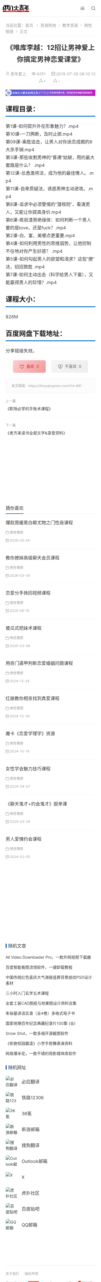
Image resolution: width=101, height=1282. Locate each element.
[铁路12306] (11, 1100)
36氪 (27, 1113)
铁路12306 (33, 1097)
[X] (9, 1174)
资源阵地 (48, 25)
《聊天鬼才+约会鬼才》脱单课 (36, 804)
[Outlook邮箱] (11, 1163)
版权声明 (31, 1274)
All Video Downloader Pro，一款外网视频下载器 (48, 957)
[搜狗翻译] (11, 1145)
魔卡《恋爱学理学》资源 (30, 733)
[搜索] (93, 8)
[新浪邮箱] (11, 1129)
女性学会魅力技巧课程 (28, 768)
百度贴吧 (31, 1209)
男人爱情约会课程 (24, 839)
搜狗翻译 (31, 1145)
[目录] (82, 8)
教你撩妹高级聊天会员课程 (32, 558)
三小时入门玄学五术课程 (27, 993)
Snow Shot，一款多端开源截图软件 (37, 1033)
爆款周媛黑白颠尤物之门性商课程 (39, 522)
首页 (29, 25)
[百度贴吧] (11, 1208)
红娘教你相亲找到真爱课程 (32, 698)
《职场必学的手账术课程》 (29, 408)
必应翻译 (31, 1081)
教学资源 (70, 25)
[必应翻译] (11, 1081)
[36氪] (11, 1113)
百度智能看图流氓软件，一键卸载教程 (39, 967)
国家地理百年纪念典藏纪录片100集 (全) (40, 1023)
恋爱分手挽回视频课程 (28, 593)
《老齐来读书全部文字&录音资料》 (36, 432)
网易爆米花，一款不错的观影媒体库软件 (41, 1053)
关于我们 (12, 1274)
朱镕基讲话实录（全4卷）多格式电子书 (40, 1013)
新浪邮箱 (31, 1129)
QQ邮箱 (29, 1225)
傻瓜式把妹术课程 (24, 628)
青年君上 (18, 73)
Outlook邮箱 (34, 1161)
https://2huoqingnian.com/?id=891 (55, 386)
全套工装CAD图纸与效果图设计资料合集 (41, 1003)
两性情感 (16, 532)
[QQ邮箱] (11, 1224)
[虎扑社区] (11, 1192)
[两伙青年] (16, 7)
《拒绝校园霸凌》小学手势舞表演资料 (39, 1043)
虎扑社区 (31, 1193)
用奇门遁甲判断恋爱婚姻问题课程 (39, 663)
